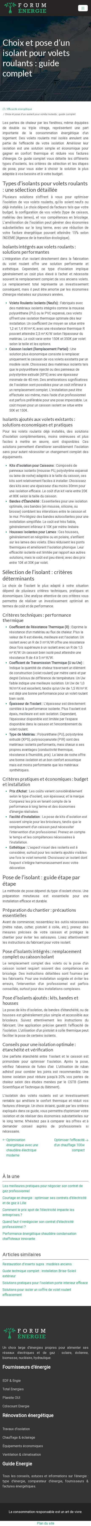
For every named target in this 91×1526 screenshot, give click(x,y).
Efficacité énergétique (19, 109)
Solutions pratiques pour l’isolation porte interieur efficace (45, 1283)
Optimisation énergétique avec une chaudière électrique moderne (22, 1147)
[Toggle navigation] (83, 8)
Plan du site (45, 1523)
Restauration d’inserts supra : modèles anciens (37, 1264)
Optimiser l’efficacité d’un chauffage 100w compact (69, 1145)
